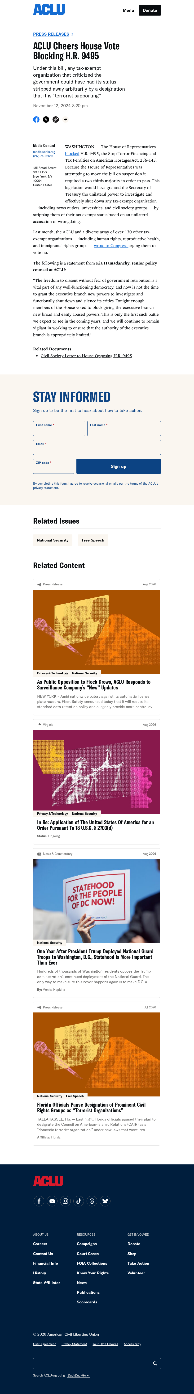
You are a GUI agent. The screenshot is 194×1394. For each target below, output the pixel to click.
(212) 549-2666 (43, 156)
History (39, 1273)
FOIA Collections (92, 1263)
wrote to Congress (111, 245)
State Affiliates (46, 1282)
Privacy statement (74, 1344)
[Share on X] (46, 121)
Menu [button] (128, 10)
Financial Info (45, 1263)
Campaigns (87, 1243)
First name (44, 425)
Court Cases (88, 1253)
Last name (97, 425)
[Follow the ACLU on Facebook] (38, 1201)
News (82, 1282)
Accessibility (132, 1344)
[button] (56, 120)
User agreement (44, 1344)
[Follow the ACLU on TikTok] (78, 1201)
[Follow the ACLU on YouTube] (52, 1201)
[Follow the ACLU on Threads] (91, 1201)
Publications (88, 1292)
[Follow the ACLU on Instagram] (65, 1201)
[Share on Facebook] (36, 121)
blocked (72, 153)
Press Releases (51, 34)
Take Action (138, 1263)
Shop (132, 1253)
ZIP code (42, 463)
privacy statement (45, 488)
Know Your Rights (93, 1273)
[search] (155, 1363)
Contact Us (43, 1253)
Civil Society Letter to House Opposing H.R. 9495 (86, 355)
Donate (150, 10)
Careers (40, 1243)
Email (40, 444)
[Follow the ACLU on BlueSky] (105, 1201)
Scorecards (87, 1302)
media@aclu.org (44, 152)
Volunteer (136, 1273)
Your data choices (105, 1344)
